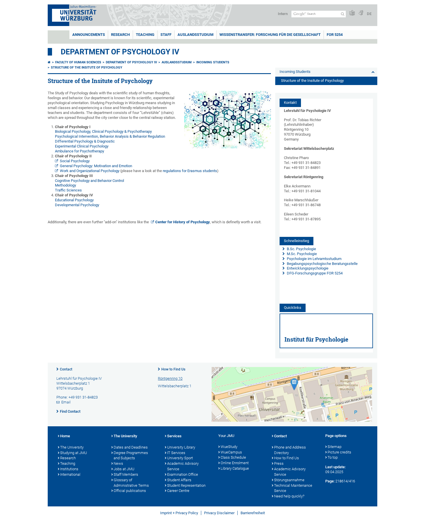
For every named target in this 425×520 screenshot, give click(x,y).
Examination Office (182, 474)
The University (72, 447)
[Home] (49, 62)
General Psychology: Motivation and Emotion (96, 166)
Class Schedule (233, 457)
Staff (165, 34)
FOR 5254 (335, 34)
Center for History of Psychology (182, 222)
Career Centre (178, 490)
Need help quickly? (289, 496)
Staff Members (126, 474)
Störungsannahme (289, 480)
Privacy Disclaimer (219, 513)
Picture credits (339, 452)
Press (279, 463)
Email (66, 402)
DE (369, 14)
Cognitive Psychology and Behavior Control (89, 180)
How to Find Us (173, 369)
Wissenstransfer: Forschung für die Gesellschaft (270, 34)
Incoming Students (212, 62)
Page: (330, 481)
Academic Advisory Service (183, 466)
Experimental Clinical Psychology (81, 146)
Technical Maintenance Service (293, 488)
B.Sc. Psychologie (301, 249)
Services (174, 436)
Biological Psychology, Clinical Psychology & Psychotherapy (103, 131)
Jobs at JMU (124, 469)
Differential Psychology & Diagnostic (85, 141)
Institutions (69, 469)
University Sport (180, 458)
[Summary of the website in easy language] (352, 13)
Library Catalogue (235, 468)
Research (120, 34)
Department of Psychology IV (120, 51)
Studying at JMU (73, 453)
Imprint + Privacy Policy (179, 513)
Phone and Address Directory (290, 450)
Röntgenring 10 (170, 378)
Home (65, 436)
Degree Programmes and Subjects (131, 455)
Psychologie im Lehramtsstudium (313, 259)
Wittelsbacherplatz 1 (174, 386)
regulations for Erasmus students (190, 171)
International (70, 474)
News (118, 463)
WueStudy (229, 447)
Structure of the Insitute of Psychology (86, 67)
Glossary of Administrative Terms (131, 483)
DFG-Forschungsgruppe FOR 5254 (315, 273)
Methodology (65, 185)
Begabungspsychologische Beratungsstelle (322, 263)
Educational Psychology (74, 200)
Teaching (145, 34)
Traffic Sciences (68, 190)
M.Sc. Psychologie (301, 254)
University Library (181, 447)
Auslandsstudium (195, 34)
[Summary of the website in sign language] (361, 13)
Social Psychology (75, 161)
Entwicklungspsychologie (307, 268)
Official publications (130, 490)
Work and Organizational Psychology (89, 171)
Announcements (88, 34)
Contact (66, 369)
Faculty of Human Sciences (78, 62)
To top (333, 457)
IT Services (176, 453)
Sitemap (334, 447)
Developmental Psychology (77, 205)
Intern (283, 14)
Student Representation (186, 485)
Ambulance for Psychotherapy (79, 151)
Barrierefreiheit (253, 513)
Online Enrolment (235, 463)
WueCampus (231, 452)
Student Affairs (179, 480)
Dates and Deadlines (131, 447)
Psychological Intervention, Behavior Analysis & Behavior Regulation (110, 136)
